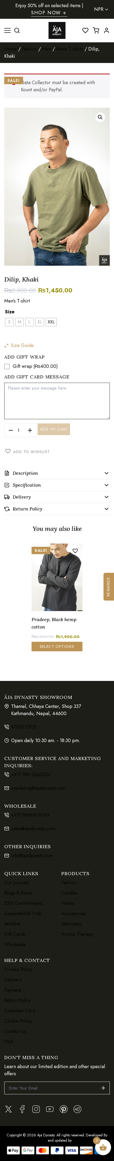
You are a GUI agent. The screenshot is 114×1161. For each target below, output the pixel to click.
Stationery (71, 923)
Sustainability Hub (22, 913)
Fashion (29, 49)
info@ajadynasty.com (32, 855)
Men (46, 49)
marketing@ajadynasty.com (38, 788)
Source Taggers (34, 1140)
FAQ (8, 1041)
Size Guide (22, 345)
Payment (12, 990)
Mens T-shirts (69, 49)
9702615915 (23, 727)
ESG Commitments (23, 903)
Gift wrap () (35, 366)
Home (10, 49)
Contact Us (15, 1031)
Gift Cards (14, 934)
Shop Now (46, 12)
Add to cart (54, 429)
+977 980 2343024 (31, 774)
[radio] (9, 322)
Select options (57, 646)
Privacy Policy (18, 969)
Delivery (13, 979)
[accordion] (57, 473)
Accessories (73, 913)
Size (10, 311)
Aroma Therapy (77, 934)
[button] (100, 117)
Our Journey (16, 882)
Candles (69, 892)
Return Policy (17, 1000)
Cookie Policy (18, 1021)
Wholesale (15, 944)
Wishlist (12, 923)
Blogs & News (18, 892)
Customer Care (19, 1010)
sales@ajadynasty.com (33, 828)
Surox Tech (81, 1140)
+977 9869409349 (30, 815)
